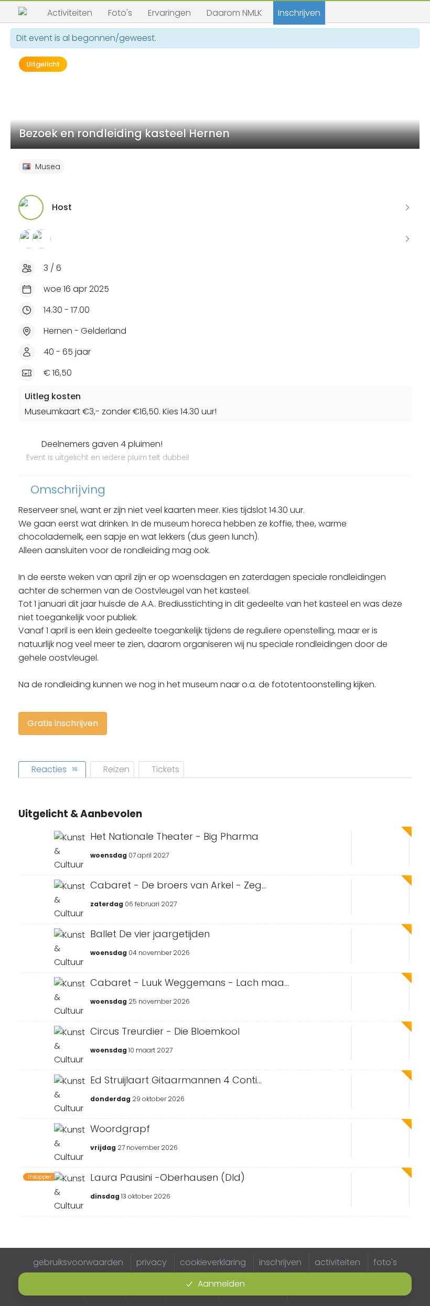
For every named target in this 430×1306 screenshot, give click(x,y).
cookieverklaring (213, 1262)
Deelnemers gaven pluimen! (107, 450)
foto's (385, 1262)
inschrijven (280, 1262)
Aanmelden (221, 1284)
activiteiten (337, 1262)
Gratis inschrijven (62, 723)
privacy (151, 1262)
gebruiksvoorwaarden (78, 1262)
